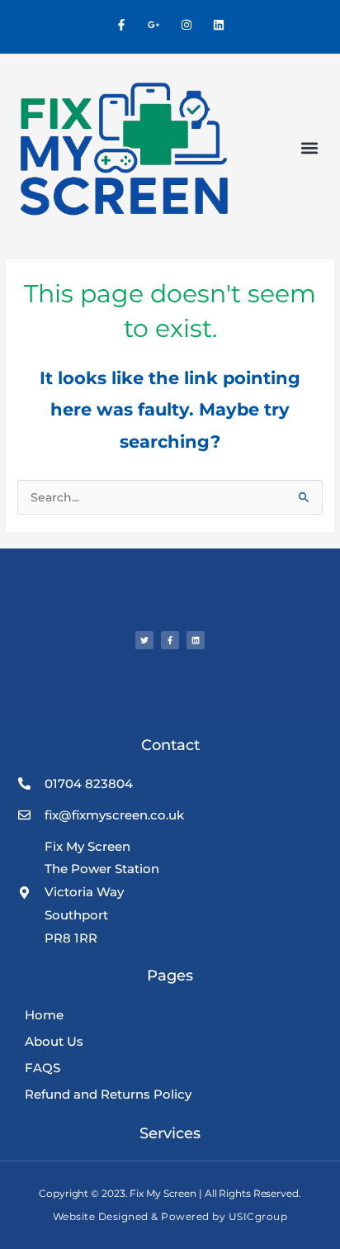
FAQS (42, 1068)
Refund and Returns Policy (108, 1094)
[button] (309, 148)
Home (44, 1015)
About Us (54, 1041)
